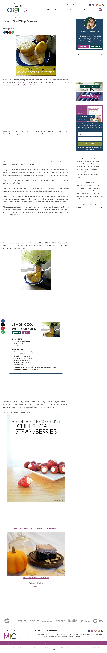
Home (69, 4)
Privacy (84, 4)
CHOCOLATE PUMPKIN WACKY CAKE (36, 578)
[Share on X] (7, 32)
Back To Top (101, 643)
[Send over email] (12, 32)
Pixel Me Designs (55, 643)
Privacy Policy (38, 643)
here (14, 248)
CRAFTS (28, 630)
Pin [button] (27, 333)
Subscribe (89, 144)
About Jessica (76, 4)
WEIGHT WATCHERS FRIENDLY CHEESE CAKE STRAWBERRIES (36, 528)
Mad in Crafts (17, 8)
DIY (35, 630)
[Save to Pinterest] (10, 32)
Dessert (36, 586)
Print (17, 333)
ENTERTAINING (52, 630)
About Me (83, 47)
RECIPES (41, 630)
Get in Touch (96, 47)
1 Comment (18, 24)
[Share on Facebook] (4, 32)
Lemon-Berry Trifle (31, 85)
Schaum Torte (25, 82)
